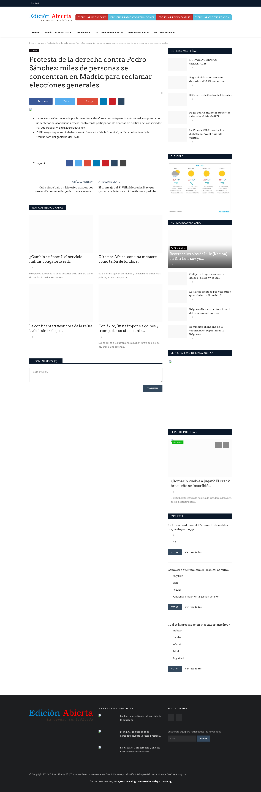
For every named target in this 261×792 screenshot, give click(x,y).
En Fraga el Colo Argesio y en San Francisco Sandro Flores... (140, 749)
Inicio (31, 43)
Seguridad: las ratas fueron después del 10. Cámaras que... (207, 79)
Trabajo (177, 630)
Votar (174, 552)
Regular (177, 589)
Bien (175, 582)
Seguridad (178, 658)
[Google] (87, 163)
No (174, 542)
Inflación (177, 644)
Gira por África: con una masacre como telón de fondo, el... (128, 259)
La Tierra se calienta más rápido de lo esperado (140, 718)
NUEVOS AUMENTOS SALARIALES (203, 61)
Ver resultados (193, 552)
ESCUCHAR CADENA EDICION (212, 17)
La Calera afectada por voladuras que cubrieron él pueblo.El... (210, 293)
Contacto (35, 3)
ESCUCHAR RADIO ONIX (92, 17)
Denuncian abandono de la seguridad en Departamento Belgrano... (206, 330)
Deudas (177, 637)
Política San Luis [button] (57, 32)
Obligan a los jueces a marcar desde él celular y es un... (207, 276)
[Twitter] (78, 163)
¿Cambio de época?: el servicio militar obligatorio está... (55, 259)
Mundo (40, 43)
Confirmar (153, 388)
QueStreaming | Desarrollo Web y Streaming (145, 781)
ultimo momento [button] (108, 32)
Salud (176, 651)
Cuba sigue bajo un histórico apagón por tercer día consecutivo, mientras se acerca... (64, 189)
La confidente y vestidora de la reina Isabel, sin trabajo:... (60, 328)
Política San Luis (178, 248)
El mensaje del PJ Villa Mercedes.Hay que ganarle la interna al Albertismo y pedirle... (128, 189)
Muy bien (178, 575)
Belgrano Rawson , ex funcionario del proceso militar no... (210, 311)
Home (36, 32)
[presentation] (218, 445)
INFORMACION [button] (137, 32)
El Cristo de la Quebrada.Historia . (210, 95)
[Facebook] (69, 163)
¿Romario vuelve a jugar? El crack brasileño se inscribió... (197, 483)
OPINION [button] (82, 32)
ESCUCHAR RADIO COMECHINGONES (132, 17)
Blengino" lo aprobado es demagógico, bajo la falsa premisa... (140, 734)
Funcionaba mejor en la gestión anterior (196, 596)
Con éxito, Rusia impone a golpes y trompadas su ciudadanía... (129, 328)
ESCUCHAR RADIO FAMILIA (174, 17)
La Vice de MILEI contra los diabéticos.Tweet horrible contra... (206, 134)
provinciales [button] (163, 32)
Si (174, 535)
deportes (175, 442)
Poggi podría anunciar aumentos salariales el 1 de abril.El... (209, 114)
